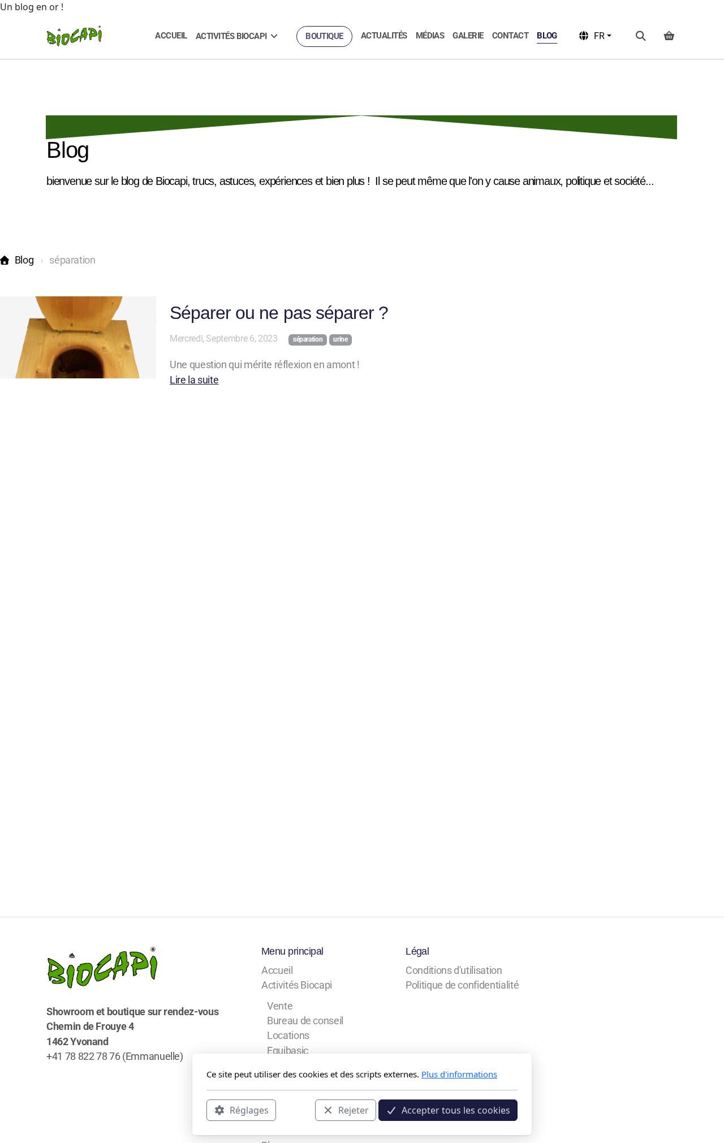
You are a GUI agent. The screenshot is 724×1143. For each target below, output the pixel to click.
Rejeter (353, 1109)
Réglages (249, 1109)
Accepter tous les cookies (456, 1109)
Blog (24, 260)
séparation (307, 339)
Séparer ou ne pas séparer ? (279, 313)
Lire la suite (194, 380)
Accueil (76, 123)
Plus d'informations (459, 1074)
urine (340, 339)
